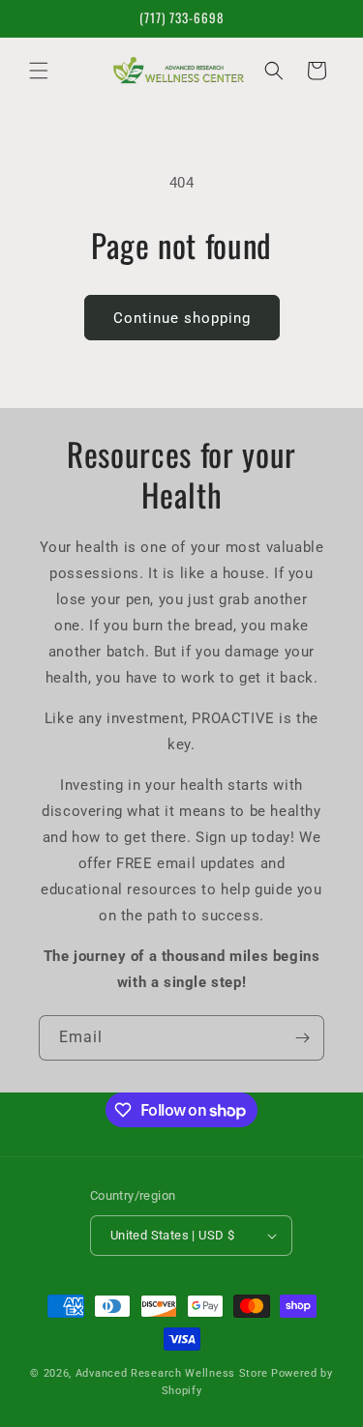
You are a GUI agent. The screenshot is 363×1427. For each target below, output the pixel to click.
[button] (38, 70)
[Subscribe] (302, 1038)
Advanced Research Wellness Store (172, 1373)
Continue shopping (182, 318)
